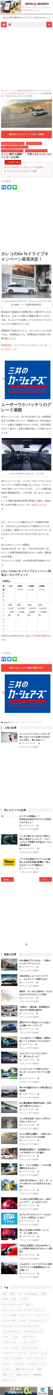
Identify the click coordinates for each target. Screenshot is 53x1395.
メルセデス (19, 1363)
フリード (22, 1352)
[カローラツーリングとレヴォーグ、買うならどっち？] (9, 1057)
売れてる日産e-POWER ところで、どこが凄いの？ (34, 1231)
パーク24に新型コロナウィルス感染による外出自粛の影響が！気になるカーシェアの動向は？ (34, 862)
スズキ (22, 1320)
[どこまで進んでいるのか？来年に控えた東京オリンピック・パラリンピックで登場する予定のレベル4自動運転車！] (9, 839)
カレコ (31, 722)
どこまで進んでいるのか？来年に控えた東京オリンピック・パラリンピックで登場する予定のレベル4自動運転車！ (35, 840)
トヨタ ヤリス (28, 1336)
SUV (14, 1299)
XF (10, 722)
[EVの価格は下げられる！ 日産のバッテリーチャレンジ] (9, 965)
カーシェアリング (33, 143)
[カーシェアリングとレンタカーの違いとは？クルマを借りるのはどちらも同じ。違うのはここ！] (9, 737)
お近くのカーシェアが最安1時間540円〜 (26, 667)
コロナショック (42, 1315)
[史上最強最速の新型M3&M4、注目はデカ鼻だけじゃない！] (9, 1107)
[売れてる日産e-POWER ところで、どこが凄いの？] (9, 1234)
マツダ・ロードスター (35, 1358)
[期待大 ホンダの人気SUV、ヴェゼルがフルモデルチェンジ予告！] (9, 996)
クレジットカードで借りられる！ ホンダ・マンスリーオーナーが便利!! (34, 1072)
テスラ (5, 1336)
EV (20, 1293)
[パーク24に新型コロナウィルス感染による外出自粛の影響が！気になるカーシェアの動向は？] (9, 862)
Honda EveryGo (31, 1293)
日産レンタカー (22, 1374)
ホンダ (44, 1352)
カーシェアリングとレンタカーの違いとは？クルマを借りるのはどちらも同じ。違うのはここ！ (34, 736)
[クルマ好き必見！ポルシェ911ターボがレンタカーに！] (9, 1123)
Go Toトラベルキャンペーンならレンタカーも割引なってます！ (35, 1216)
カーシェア (40, 1309)
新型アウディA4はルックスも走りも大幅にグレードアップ (34, 1024)
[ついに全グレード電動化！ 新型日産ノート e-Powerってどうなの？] (9, 1042)
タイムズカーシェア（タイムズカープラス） (22, 1326)
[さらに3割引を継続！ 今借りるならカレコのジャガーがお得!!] (9, 1138)
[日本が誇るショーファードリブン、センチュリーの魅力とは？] (9, 980)
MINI (43, 1293)
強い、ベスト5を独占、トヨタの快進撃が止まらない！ (35, 1166)
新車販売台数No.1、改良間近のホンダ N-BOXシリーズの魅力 (9, 879)
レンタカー (7, 1369)
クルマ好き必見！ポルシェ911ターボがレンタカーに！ (46, 879)
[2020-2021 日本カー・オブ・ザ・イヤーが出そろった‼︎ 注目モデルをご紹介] (9, 1185)
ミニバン (6, 1363)
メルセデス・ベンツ (36, 1363)
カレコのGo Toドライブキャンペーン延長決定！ (25, 167)
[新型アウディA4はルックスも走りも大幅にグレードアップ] (9, 1026)
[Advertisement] (26, 58)
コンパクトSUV (9, 1320)
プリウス (33, 1352)
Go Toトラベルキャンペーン (12, 143)
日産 (39, 1369)
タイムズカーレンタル (33, 1331)
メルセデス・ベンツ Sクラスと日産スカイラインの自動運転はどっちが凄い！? (35, 1267)
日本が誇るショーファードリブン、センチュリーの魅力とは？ (33, 977)
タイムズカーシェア (37, 1320)
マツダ (5, 1358)
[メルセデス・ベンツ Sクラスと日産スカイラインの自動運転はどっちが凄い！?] (9, 1268)
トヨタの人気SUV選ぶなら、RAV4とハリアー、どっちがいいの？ (35, 1200)
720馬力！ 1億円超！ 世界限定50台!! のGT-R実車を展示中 (34, 1008)
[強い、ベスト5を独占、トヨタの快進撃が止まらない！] (9, 1169)
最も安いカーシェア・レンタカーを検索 (26, 134)
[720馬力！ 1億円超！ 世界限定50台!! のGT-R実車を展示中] (9, 1011)
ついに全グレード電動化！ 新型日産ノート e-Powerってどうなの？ (34, 1039)
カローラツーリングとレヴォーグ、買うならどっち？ (33, 1055)
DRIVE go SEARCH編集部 (29, 746)
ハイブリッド (8, 1352)
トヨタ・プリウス (10, 1347)
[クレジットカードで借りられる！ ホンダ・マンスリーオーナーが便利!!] (9, 1073)
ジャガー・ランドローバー (12, 150)
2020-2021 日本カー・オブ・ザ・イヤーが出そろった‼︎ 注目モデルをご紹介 (35, 1183)
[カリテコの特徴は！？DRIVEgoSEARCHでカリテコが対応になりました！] (9, 819)
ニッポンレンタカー (30, 1347)
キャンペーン (25, 1315)
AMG (4, 1293)
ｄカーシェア (8, 1379)
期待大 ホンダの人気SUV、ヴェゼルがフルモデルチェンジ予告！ (35, 993)
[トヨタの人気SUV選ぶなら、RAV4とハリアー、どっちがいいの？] (9, 1203)
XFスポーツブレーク (20, 722)
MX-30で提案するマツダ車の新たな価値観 (35, 1089)
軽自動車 (37, 1374)
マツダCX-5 (17, 1358)
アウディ (23, 1299)
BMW (12, 1293)
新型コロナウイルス (24, 1369)
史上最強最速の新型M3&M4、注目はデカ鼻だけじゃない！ (35, 1104)
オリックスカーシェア (12, 1304)
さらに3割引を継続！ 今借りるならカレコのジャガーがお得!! (35, 1135)
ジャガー (38, 722)
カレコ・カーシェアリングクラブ (14, 147)
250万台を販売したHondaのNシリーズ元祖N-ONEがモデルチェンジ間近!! (35, 1248)
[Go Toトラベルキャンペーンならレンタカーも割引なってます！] (9, 1219)
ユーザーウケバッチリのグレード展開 (21, 171)
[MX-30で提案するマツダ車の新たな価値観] (9, 1092)
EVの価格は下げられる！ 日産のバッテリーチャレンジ (34, 962)
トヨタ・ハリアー (29, 1342)
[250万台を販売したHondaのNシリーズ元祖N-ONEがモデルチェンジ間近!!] (9, 1250)
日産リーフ (7, 1374)
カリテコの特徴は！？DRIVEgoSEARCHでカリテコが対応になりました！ (35, 819)
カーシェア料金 (9, 1315)
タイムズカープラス (11, 1331)
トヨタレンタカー (10, 1342)
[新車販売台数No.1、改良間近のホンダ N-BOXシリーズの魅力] (9, 1154)
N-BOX (5, 1299)
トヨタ (15, 1336)
